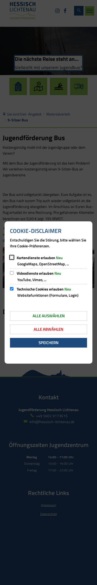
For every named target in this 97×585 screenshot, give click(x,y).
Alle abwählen (48, 329)
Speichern (48, 343)
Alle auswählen (49, 316)
